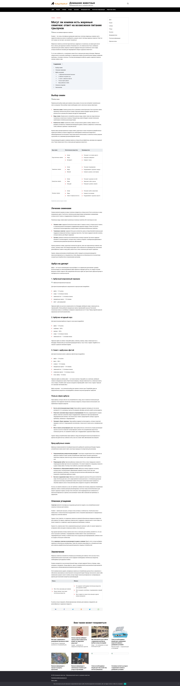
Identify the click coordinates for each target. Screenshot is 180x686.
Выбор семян (59, 67)
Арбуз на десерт (59, 72)
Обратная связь (111, 9)
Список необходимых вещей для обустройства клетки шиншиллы (99, 667)
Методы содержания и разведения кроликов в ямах (60, 640)
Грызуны (76, 9)
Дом (53, 9)
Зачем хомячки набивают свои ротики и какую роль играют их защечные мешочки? (79, 640)
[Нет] (178, 684)
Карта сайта (54, 680)
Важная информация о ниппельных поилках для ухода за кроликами (78, 667)
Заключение (58, 87)
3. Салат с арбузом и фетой (65, 78)
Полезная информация (98, 9)
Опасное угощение (60, 85)
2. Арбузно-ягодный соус (64, 76)
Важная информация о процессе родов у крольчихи (58, 667)
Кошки (58, 9)
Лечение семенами (60, 70)
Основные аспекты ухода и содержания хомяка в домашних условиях (119, 667)
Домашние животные (82, 3)
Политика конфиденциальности (59, 678)
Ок (125, 683)
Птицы (70, 9)
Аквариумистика (85, 9)
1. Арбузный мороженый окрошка (66, 74)
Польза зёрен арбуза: (63, 80)
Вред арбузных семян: (63, 82)
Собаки (64, 9)
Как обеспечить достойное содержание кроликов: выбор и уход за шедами (99, 641)
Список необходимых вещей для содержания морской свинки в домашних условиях (118, 642)
